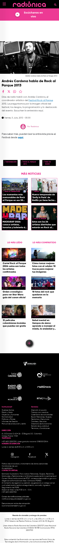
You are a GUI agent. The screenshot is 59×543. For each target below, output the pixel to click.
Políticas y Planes (8, 419)
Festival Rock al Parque (41, 100)
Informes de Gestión (10, 421)
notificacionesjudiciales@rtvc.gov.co (16, 499)
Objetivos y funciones (10, 415)
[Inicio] (29, 3)
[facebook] (3, 91)
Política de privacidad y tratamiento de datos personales (25, 464)
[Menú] (4, 4)
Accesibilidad (7, 468)
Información (11, 162)
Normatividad (7, 417)
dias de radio (48, 163)
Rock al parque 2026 (12, 191)
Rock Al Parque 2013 (29, 163)
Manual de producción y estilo (14, 424)
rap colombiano (11, 218)
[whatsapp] (14, 91)
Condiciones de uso (9, 466)
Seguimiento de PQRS (10, 487)
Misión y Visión (7, 412)
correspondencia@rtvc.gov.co (43, 478)
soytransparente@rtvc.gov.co (14, 506)
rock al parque (40, 218)
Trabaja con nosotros (39, 412)
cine (6, 288)
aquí (20, 137)
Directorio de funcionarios (41, 424)
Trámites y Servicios (39, 421)
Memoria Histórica (41, 288)
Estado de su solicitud (40, 426)
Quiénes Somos (8, 410)
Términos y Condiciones (40, 428)
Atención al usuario (39, 410)
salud (36, 316)
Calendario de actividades (42, 415)
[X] (8, 91)
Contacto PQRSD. (34, 481)
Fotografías (38, 259)
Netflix (36, 191)
